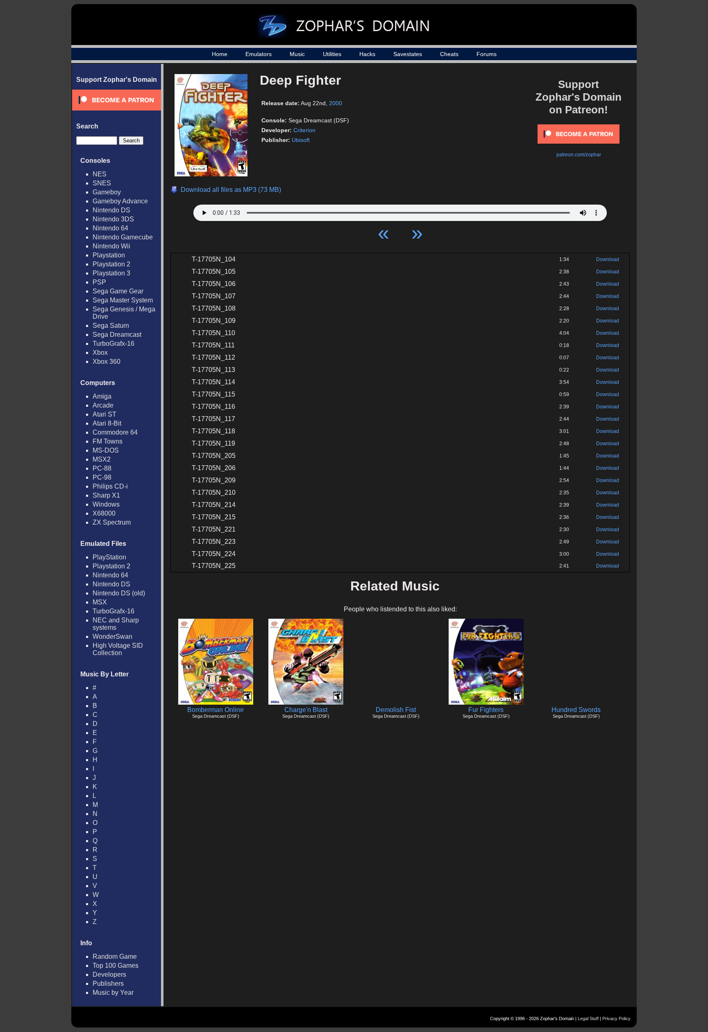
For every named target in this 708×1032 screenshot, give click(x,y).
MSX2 (102, 459)
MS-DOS (106, 450)
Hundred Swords (576, 709)
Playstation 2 (111, 264)
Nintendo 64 (110, 228)
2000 (335, 103)
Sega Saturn (111, 325)
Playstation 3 (111, 273)
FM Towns (108, 441)
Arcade (103, 405)
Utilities (332, 54)
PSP (99, 282)
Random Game (115, 956)
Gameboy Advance (120, 201)
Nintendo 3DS (113, 219)
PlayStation (109, 557)
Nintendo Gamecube (123, 237)
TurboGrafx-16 (113, 343)
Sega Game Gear (118, 291)
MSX (100, 602)
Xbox (100, 352)
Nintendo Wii (111, 246)
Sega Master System (123, 300)
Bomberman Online (215, 709)
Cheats (449, 54)
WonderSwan (112, 636)
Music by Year (113, 992)
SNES (102, 183)
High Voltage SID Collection (118, 649)
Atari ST (104, 414)
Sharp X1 (106, 495)
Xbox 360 (106, 361)
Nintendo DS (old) (119, 593)
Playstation (109, 255)
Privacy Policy (616, 1018)
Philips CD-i (110, 486)
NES (100, 174)
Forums (487, 54)
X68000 (104, 513)
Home (219, 54)
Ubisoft (301, 140)
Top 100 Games (115, 965)
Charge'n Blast (305, 709)
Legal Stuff (588, 1018)
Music (297, 54)
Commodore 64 (115, 432)
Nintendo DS (111, 210)
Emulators (258, 54)
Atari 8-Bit (107, 423)
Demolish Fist (396, 709)
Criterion (304, 130)
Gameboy (107, 192)
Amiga (102, 396)
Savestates (407, 54)
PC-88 (102, 468)
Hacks (367, 54)
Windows (106, 504)
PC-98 (102, 477)
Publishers (108, 983)
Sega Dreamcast (117, 334)
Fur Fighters (486, 709)
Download (607, 259)
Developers (109, 974)
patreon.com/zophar (578, 155)
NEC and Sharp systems (116, 624)
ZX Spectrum (112, 522)
